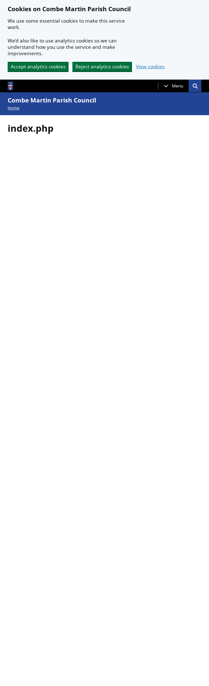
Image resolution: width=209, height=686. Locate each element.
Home (13, 108)
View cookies (150, 66)
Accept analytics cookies (38, 66)
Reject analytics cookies (102, 66)
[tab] (173, 86)
